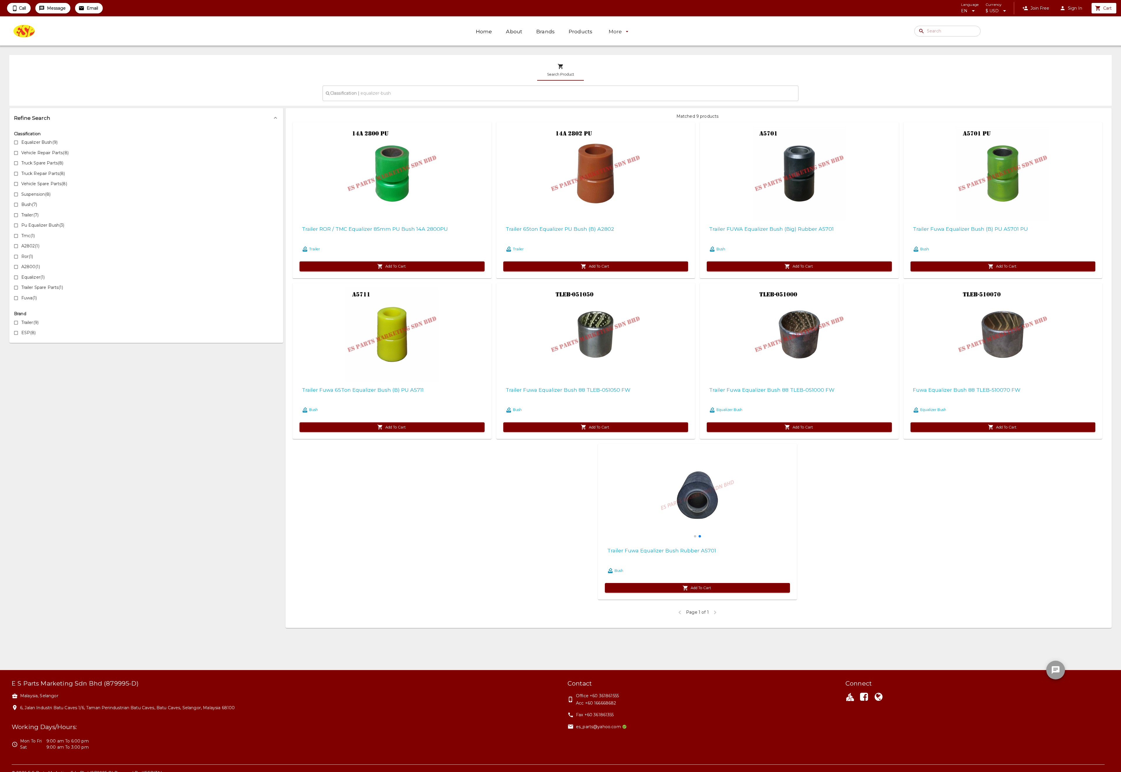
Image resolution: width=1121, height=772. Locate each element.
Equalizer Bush (729, 409)
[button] (146, 118)
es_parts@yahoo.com (598, 726)
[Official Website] (878, 697)
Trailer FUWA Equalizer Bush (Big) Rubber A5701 (771, 229)
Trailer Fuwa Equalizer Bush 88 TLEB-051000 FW (771, 390)
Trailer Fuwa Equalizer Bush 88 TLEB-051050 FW (568, 390)
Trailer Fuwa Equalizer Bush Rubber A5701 (661, 550)
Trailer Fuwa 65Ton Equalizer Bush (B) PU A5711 (363, 390)
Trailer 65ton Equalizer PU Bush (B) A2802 (560, 229)
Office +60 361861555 (597, 695)
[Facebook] (863, 697)
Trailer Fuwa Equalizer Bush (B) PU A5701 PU (970, 229)
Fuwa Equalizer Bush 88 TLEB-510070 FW (966, 390)
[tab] (560, 70)
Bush (720, 249)
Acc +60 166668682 (596, 703)
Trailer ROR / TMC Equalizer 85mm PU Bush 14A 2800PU (375, 229)
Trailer (314, 249)
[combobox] (560, 93)
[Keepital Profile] (850, 696)
